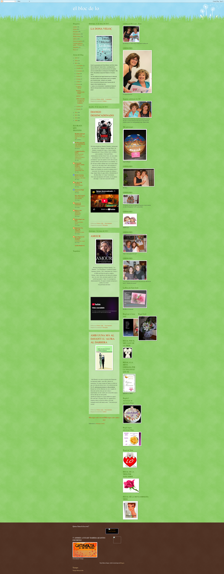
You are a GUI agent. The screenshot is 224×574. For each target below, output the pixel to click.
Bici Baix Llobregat (80, 134)
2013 (76, 63)
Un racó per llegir (79, 190)
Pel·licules (105, 225)
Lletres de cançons (77, 41)
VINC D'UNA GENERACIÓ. (78, 146)
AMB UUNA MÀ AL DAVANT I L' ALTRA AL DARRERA (103, 338)
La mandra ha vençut (80, 241)
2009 (76, 120)
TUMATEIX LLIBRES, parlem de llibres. (79, 164)
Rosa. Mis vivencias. (80, 196)
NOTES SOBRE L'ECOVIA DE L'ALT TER (80, 136)
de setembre (79, 71)
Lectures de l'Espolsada (78, 203)
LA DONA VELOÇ (101, 28)
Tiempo (75, 567)
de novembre (79, 65)
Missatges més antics (112, 417)
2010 (76, 118)
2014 (76, 60)
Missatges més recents (96, 417)
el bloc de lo (86, 8)
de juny (78, 76)
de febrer (78, 106)
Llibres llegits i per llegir (80, 220)
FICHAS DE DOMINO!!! (78, 214)
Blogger (122, 563)
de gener (78, 109)
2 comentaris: (108, 99)
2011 (76, 115)
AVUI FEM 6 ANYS (79, 232)
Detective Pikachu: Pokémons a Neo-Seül (80, 177)
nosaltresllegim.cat (80, 245)
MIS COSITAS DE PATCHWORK (79, 197)
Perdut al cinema (79, 175)
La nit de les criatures (80, 206)
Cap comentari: (108, 223)
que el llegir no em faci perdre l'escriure (79, 238)
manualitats (76, 47)
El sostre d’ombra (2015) (79, 222)
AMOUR (96, 236)
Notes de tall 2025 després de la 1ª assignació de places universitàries (80, 156)
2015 (76, 58)
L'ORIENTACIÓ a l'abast (80, 152)
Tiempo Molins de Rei (78, 570)
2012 (76, 112)
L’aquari (77, 191)
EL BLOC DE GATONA (78, 183)
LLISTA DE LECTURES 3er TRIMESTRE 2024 (79, 169)
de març (78, 84)
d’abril (78, 81)
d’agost (78, 73)
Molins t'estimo (76, 36)
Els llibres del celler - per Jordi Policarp (80, 143)
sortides (75, 27)
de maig (78, 79)
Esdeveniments (76, 34)
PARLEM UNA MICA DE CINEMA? (79, 229)
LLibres (104, 101)
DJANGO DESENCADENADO (102, 113)
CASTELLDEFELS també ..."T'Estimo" (78, 44)
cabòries (75, 39)
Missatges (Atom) (100, 423)
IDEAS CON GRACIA (78, 211)
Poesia (74, 50)
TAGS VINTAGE (79, 185)
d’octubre (78, 68)
